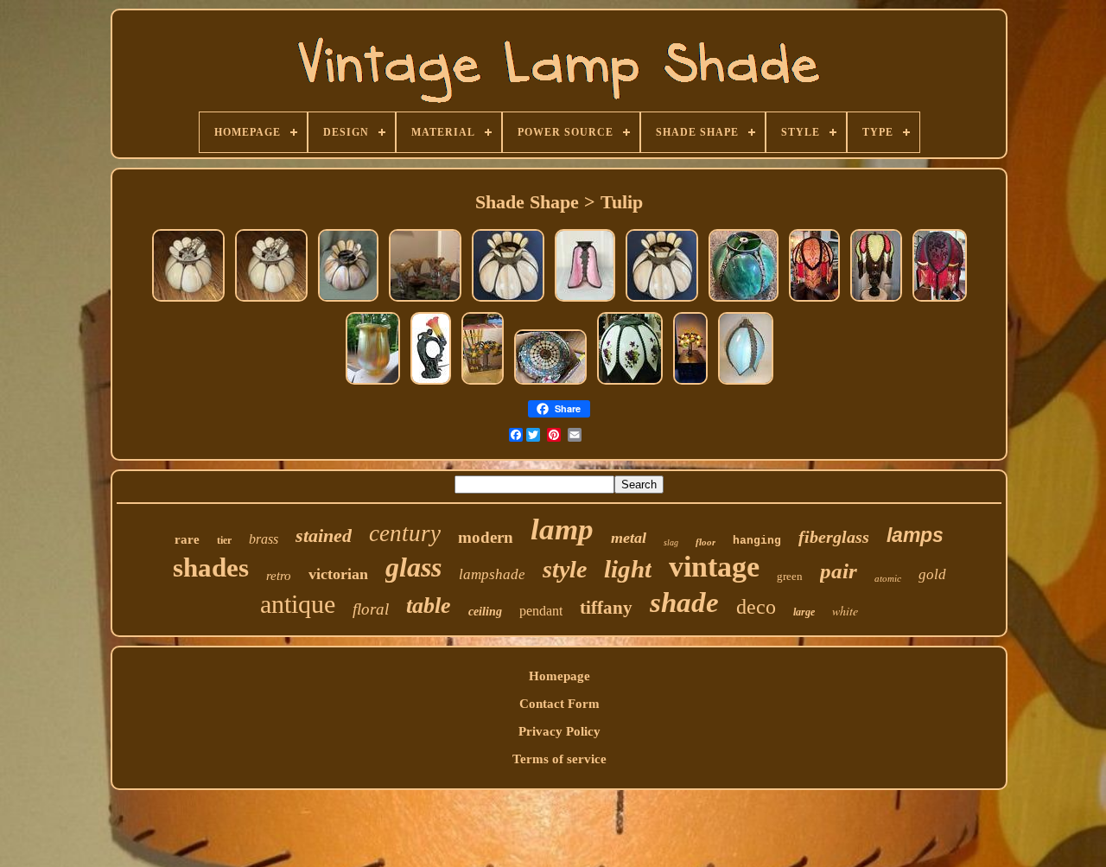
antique (297, 604)
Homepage (559, 676)
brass (263, 539)
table (428, 605)
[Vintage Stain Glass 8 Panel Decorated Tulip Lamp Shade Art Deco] (630, 384)
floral (371, 609)
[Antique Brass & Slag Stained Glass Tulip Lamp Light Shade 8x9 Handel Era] (743, 301)
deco (756, 607)
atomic (887, 578)
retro (278, 576)
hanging (757, 540)
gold (932, 574)
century (405, 533)
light (628, 569)
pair (838, 571)
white (845, 610)
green (790, 576)
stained (324, 535)
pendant (541, 610)
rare (187, 539)
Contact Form (559, 704)
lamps (915, 535)
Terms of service (559, 759)
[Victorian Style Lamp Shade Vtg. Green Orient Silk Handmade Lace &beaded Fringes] (876, 301)
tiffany (606, 607)
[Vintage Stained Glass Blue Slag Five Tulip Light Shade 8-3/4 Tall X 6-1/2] (746, 384)
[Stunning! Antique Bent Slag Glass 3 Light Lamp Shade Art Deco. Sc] (550, 384)
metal (628, 537)
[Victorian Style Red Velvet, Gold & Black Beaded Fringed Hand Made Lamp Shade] (939, 301)
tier (224, 540)
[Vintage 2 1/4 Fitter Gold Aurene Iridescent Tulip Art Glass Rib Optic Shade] (373, 384)
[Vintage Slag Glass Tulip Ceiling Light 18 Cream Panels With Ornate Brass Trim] (188, 301)
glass (413, 567)
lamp (562, 529)
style (565, 569)
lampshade (492, 574)
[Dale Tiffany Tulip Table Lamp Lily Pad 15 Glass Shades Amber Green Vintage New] (482, 384)
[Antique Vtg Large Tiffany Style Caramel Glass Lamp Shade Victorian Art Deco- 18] (348, 301)
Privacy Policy (559, 731)
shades (211, 567)
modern (485, 537)
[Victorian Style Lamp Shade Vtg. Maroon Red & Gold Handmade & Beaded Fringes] (814, 301)
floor (705, 542)
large (804, 612)
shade (684, 602)
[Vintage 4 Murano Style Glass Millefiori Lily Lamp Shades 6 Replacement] (425, 301)
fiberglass (833, 536)
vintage (714, 567)
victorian (338, 574)
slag (671, 542)
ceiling (485, 611)
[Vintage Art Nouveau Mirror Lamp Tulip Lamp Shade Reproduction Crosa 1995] (430, 384)
